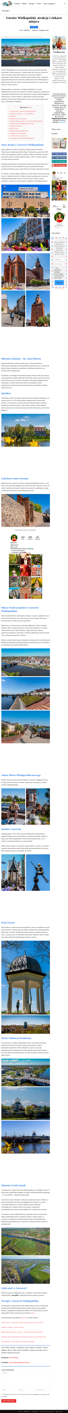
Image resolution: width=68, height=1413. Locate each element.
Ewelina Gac (26, 30)
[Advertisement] (25, 341)
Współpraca (27, 1411)
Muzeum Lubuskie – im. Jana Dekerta (21, 114)
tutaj (33, 1313)
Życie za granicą (49, 3)
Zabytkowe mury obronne (18, 119)
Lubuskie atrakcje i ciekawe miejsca (12, 1327)
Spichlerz (12, 116)
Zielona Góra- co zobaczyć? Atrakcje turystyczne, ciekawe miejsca (22, 1322)
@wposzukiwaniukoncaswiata (19, 1362)
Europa (31, 3)
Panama (17, 3)
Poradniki (5, 11)
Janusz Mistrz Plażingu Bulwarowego (21, 123)
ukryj (29, 107)
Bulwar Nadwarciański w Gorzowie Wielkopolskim (25, 121)
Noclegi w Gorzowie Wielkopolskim (21, 138)
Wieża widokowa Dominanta (18, 131)
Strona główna (4, 37)
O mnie (20, 1411)
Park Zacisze (13, 128)
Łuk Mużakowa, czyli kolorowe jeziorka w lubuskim (17, 1341)
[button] (65, 3)
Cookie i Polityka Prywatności (47, 1411)
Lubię (64, 154)
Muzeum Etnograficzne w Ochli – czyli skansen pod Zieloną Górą (22, 1332)
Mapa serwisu (59, 1411)
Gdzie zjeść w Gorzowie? (18, 136)
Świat (39, 3)
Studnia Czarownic (15, 126)
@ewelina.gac (14, 1357)
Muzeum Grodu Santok (17, 133)
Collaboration (34, 1411)
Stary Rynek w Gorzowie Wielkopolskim (22, 111)
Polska (24, 3)
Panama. (62, 122)
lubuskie (24, 1318)
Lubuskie (34, 27)
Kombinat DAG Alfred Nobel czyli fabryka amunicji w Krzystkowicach (23, 1337)
